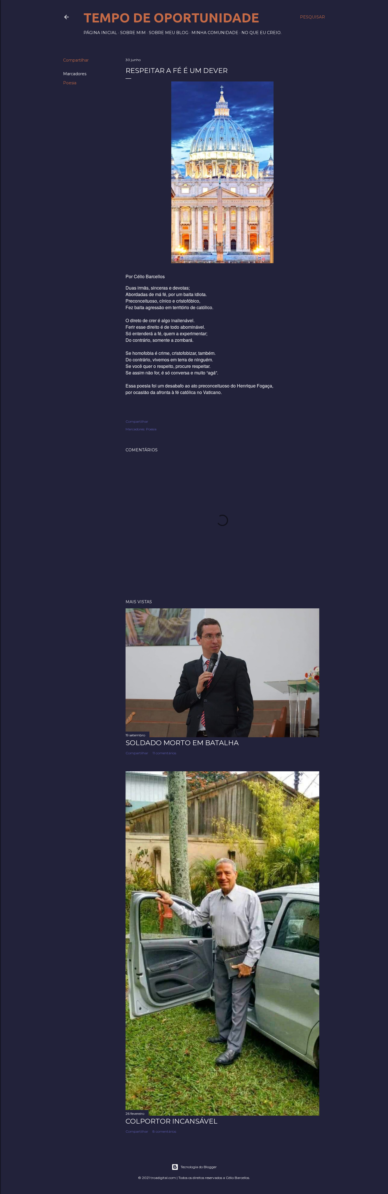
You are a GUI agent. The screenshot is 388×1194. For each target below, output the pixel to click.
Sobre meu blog (168, 32)
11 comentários (164, 753)
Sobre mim (133, 32)
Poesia (69, 82)
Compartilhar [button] (76, 60)
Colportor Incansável (172, 1121)
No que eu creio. (261, 32)
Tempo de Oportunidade (171, 17)
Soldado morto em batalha (182, 743)
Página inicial (100, 32)
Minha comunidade (214, 32)
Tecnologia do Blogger (199, 1167)
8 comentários (164, 1131)
